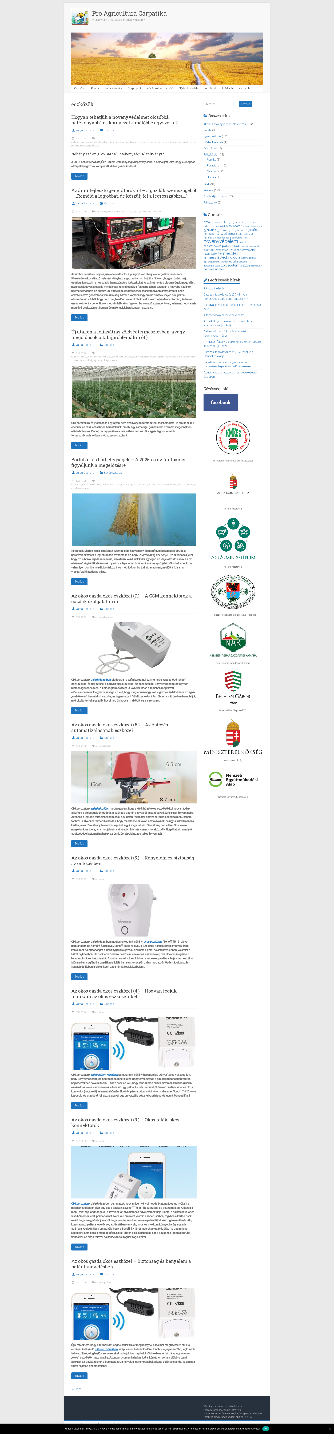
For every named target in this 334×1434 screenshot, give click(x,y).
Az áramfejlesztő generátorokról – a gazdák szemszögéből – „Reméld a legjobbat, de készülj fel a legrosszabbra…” (133, 193)
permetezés (142, 142)
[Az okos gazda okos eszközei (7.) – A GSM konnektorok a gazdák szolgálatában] (133, 624)
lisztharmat (247, 234)
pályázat (258, 246)
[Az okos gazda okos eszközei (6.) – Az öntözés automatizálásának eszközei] (134, 753)
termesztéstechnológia (168, 142)
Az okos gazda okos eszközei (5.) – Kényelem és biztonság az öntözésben (132, 860)
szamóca (209, 250)
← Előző (76, 1389)
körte (239, 234)
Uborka (211, 177)
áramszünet (101, 211)
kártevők (232, 233)
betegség (229, 222)
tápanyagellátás (158, 357)
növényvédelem (118, 142)
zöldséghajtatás (154, 211)
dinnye (244, 222)
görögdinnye (236, 230)
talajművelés (210, 254)
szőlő (158, 484)
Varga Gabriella (84, 130)
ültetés (220, 269)
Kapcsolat (245, 88)
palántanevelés (125, 357)
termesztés (152, 142)
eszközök (75, 142)
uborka (181, 142)
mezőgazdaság (223, 237)
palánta (115, 357)
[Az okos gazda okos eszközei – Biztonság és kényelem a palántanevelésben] (134, 1289)
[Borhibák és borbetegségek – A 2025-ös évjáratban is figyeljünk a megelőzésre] (134, 495)
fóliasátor (92, 142)
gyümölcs (222, 230)
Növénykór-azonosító (159, 88)
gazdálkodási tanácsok (252, 226)
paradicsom (131, 142)
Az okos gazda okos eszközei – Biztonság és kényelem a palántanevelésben (131, 1264)
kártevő (107, 142)
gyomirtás (210, 230)
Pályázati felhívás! (214, 288)
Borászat (86, 484)
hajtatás (100, 142)
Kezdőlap (80, 88)
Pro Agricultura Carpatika (129, 13)
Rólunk (95, 88)
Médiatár (227, 88)
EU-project (134, 88)
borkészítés (95, 484)
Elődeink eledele (188, 88)
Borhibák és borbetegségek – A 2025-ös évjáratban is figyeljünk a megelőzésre (128, 462)
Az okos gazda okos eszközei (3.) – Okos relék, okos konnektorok (125, 1122)
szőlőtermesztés (169, 484)
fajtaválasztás (135, 484)
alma (207, 222)
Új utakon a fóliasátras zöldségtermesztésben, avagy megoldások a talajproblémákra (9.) (128, 334)
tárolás (180, 484)
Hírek (207, 184)
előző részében (100, 808)
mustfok (152, 484)
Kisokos (109, 130)
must (144, 484)
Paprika (211, 159)
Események (211, 148)
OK (265, 1428)
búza (237, 222)
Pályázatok (210, 202)
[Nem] (329, 1429)
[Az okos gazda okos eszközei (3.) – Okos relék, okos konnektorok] (134, 1148)
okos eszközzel (152, 941)
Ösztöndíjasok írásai (216, 196)
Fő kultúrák (210, 154)
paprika (136, 357)
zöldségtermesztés (90, 146)
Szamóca (213, 171)
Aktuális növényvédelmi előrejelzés (225, 124)
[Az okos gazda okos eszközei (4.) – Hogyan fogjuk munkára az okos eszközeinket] (134, 1019)
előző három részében (104, 1074)
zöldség (188, 142)
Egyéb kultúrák (113, 472)
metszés (209, 237)
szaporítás (222, 250)
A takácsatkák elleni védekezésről (224, 315)
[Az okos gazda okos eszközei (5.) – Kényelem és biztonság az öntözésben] (134, 886)
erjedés (117, 484)
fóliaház (83, 142)
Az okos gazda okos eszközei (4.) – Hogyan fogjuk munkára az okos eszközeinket (124, 993)
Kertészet (209, 233)
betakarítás (76, 484)
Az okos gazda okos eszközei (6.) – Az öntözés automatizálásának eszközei (119, 727)
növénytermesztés (240, 238)
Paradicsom (214, 165)
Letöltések (210, 88)
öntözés (143, 211)
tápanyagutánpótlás (213, 262)
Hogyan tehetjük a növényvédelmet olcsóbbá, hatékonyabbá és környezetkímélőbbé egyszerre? (124, 120)
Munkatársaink (113, 88)
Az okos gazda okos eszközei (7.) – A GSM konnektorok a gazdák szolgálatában (131, 598)
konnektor (108, 617)
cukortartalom (107, 484)
